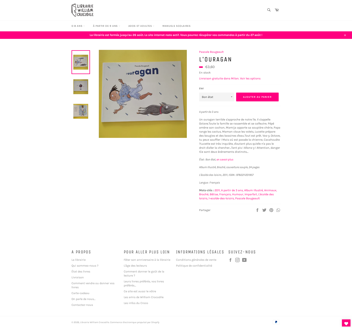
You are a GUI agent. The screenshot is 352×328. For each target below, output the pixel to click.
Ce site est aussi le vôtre (140, 291)
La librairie (79, 259)
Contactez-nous (82, 305)
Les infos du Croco (136, 303)
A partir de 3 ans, (232, 190)
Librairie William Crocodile (94, 322)
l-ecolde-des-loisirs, (221, 198)
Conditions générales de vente (196, 259)
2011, (217, 190)
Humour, (238, 194)
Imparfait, (251, 194)
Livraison (78, 277)
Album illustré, (253, 190)
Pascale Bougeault (211, 52)
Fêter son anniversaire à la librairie (147, 259)
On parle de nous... (84, 299)
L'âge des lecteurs (135, 265)
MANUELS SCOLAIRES (176, 26)
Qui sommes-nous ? (85, 265)
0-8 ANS (77, 26)
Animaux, (270, 190)
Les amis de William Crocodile (144, 297)
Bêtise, (214, 194)
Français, (225, 194)
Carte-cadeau (80, 293)
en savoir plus (225, 159)
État (201, 88)
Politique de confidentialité (194, 265)
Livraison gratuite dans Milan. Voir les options (230, 78)
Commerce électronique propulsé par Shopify (134, 322)
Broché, (204, 194)
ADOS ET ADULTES (140, 26)
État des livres (81, 271)
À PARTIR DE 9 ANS (106, 26)
